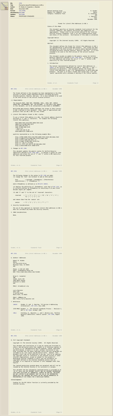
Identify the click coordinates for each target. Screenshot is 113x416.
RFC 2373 (56, 186)
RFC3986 (22, 12)
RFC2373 (40, 184)
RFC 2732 (6, 8)
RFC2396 (22, 14)
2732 (20, 3)
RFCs (5, 6)
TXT (20, 10)
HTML (24, 10)
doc (3, 4)
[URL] (80, 57)
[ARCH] (52, 67)
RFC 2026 (28, 310)
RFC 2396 (75, 57)
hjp (2, 3)
